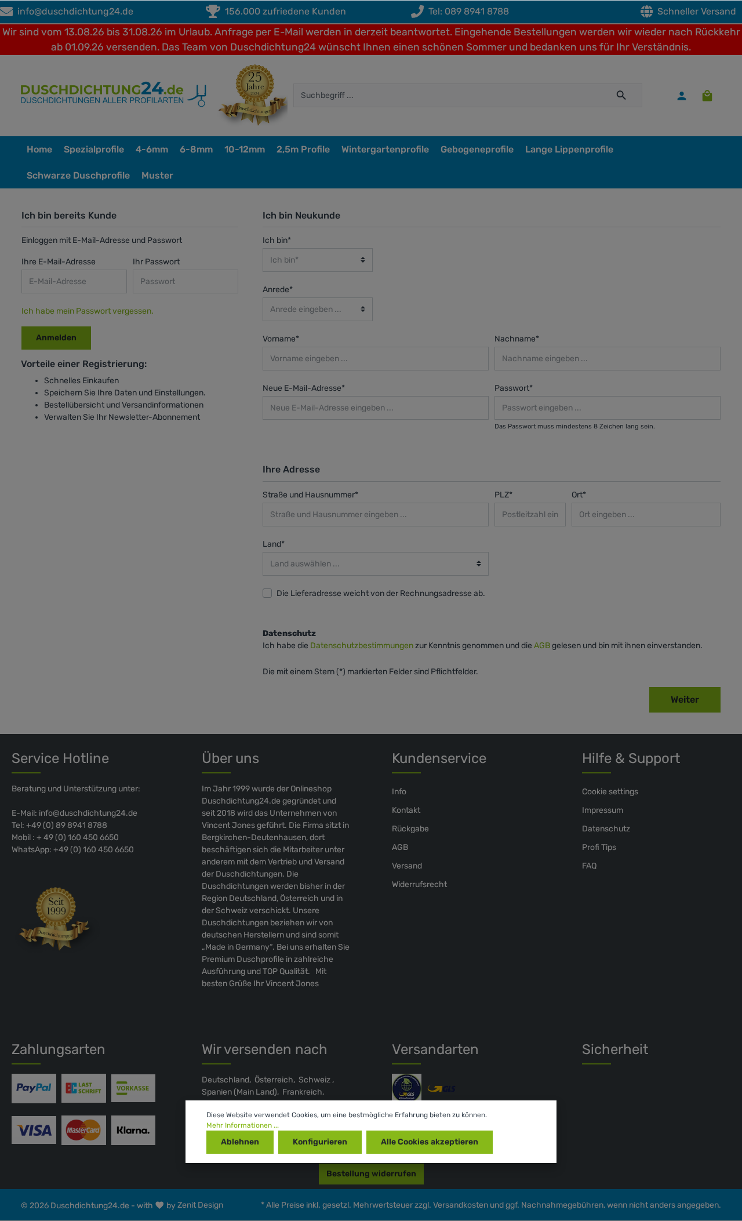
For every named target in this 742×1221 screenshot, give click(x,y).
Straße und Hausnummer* (310, 495)
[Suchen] (621, 95)
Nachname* (516, 339)
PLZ (503, 495)
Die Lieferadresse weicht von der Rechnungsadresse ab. (381, 593)
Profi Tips (599, 847)
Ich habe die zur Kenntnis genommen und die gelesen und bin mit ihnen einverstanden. (483, 646)
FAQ (589, 866)
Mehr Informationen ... (242, 1125)
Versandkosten (460, 1205)
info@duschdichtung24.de (73, 11)
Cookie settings (610, 792)
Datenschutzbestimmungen (361, 646)
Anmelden (56, 338)
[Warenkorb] (707, 95)
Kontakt (406, 810)
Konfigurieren (320, 1142)
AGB (542, 646)
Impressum (602, 810)
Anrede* (278, 290)
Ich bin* (277, 240)
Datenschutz (606, 829)
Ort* (579, 495)
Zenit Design (200, 1205)
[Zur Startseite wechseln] (108, 95)
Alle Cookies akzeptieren (429, 1142)
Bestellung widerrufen (371, 1174)
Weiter (685, 699)
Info (399, 792)
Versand (407, 866)
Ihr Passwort (156, 262)
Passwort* (513, 388)
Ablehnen (240, 1142)
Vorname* (281, 339)
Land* (274, 544)
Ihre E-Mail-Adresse (58, 262)
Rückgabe (410, 829)
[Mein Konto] (681, 95)
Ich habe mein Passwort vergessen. (87, 311)
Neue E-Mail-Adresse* (304, 388)
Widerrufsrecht (419, 884)
